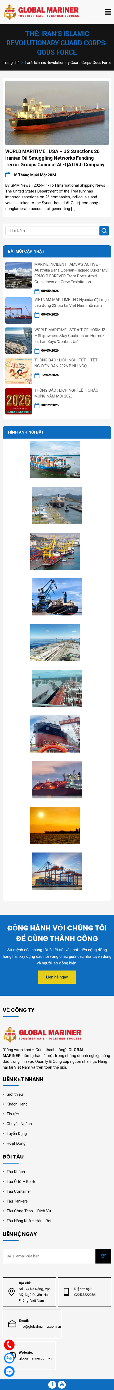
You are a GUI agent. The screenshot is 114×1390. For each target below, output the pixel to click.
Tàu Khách (16, 1171)
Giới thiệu (15, 1094)
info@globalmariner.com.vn (40, 1326)
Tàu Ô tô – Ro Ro (22, 1181)
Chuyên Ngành (19, 1123)
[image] (57, 112)
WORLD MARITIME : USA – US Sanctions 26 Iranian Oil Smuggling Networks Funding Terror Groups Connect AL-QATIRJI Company (54, 157)
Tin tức (13, 1114)
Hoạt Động (17, 1143)
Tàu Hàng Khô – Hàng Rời (29, 1220)
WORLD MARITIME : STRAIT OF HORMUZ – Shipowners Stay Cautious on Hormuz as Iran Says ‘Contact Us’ (70, 335)
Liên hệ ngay (57, 977)
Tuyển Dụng (17, 1133)
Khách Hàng (17, 1104)
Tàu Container (19, 1191)
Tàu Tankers (17, 1201)
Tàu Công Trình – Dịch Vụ (29, 1211)
